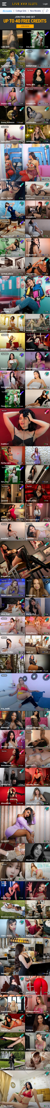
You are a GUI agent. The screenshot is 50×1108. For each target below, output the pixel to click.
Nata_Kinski (30, 936)
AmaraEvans (6, 331)
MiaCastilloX (31, 614)
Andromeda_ (6, 179)
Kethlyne (29, 1030)
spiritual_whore (7, 274)
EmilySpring (30, 595)
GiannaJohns (31, 501)
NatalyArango (31, 66)
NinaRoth (29, 747)
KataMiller (30, 539)
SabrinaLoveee (7, 1068)
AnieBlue (4, 539)
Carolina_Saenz (32, 784)
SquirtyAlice (31, 879)
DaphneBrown (31, 255)
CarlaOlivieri (6, 671)
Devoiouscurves (7, 917)
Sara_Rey (4, 482)
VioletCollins (31, 331)
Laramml (4, 501)
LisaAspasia (5, 860)
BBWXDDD (5, 728)
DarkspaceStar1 (32, 917)
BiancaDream (31, 368)
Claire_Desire (6, 936)
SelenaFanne (6, 387)
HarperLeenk (6, 595)
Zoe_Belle (30, 47)
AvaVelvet (30, 349)
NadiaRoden (31, 482)
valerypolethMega (33, 728)
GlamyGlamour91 (33, 803)
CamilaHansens (7, 633)
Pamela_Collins (7, 652)
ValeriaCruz (5, 1030)
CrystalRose (31, 217)
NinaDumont (6, 85)
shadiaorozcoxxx (33, 406)
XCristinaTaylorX (32, 520)
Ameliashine (6, 898)
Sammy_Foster (7, 747)
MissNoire (30, 860)
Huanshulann (6, 1011)
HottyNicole (31, 104)
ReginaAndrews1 (33, 1011)
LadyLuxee (5, 47)
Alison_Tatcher (7, 198)
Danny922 (5, 974)
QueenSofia (5, 368)
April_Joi (29, 652)
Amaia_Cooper (7, 1106)
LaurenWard (6, 312)
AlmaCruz (5, 992)
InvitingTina (5, 784)
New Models (35, 11)
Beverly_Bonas (32, 236)
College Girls (21, 11)
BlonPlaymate (6, 349)
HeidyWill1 (5, 841)
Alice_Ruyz (5, 614)
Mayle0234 (30, 1068)
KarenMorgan (6, 66)
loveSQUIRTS (31, 992)
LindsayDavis (31, 898)
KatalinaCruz (6, 255)
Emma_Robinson (7, 122)
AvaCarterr (30, 198)
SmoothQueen (7, 766)
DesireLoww (6, 104)
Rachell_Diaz (6, 520)
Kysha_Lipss (6, 463)
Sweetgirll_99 (6, 879)
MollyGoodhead (7, 236)
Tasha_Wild (30, 85)
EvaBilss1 (5, 444)
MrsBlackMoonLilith (34, 671)
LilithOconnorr (32, 387)
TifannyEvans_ (31, 274)
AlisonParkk (6, 803)
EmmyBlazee (31, 633)
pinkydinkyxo (31, 1049)
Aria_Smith (5, 709)
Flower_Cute (6, 406)
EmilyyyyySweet (7, 1049)
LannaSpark (30, 141)
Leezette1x (30, 766)
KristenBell (30, 463)
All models (7, 11)
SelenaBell (5, 141)
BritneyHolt (5, 576)
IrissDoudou (31, 122)
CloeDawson (6, 217)
